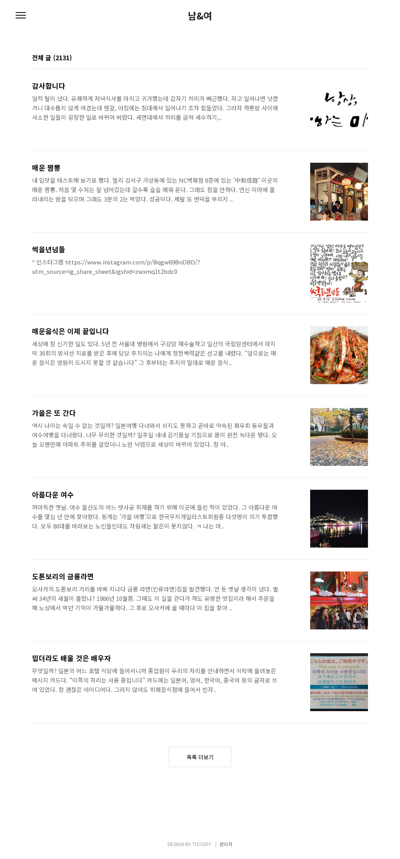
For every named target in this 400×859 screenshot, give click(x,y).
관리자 (226, 844)
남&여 (200, 15)
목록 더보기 (200, 757)
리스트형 (363, 58)
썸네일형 (352, 58)
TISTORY (201, 844)
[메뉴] (21, 15)
